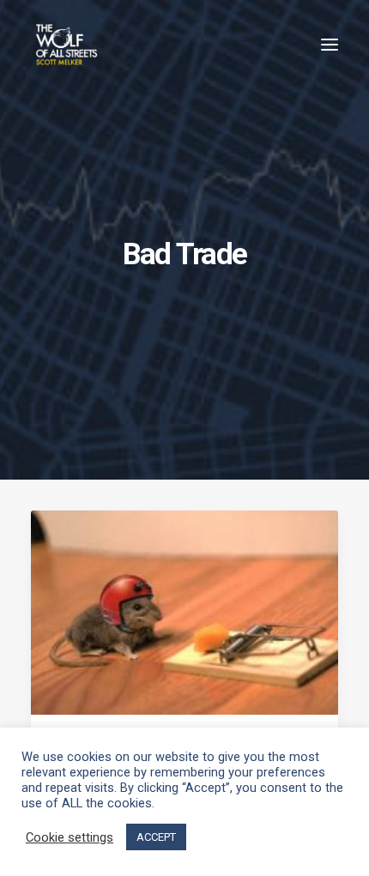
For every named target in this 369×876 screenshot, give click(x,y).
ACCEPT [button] (156, 837)
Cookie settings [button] (69, 837)
